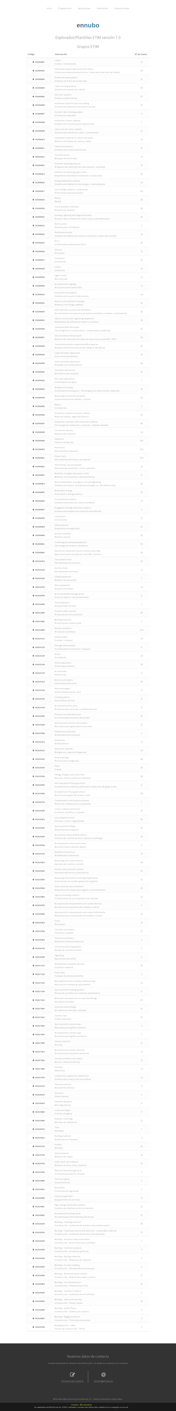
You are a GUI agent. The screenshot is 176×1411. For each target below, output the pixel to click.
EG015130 (40, 655)
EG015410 (40, 742)
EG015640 (40, 845)
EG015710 (40, 853)
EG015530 (40, 767)
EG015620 (40, 828)
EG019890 (40, 1180)
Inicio (49, 8)
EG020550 (40, 1301)
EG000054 (40, 483)
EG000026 (40, 251)
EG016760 (40, 957)
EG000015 (40, 182)
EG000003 (40, 79)
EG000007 (40, 113)
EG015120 (40, 647)
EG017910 (40, 1051)
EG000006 (40, 105)
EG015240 (40, 707)
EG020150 (40, 1232)
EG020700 (40, 1327)
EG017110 (40, 965)
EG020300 (40, 1258)
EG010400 (40, 604)
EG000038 (40, 346)
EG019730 (40, 1163)
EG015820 (40, 871)
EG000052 (40, 466)
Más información (86, 1405)
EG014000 (40, 630)
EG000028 (40, 268)
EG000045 (40, 406)
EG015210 (40, 681)
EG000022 (40, 225)
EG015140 (40, 664)
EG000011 (40, 148)
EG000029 (40, 277)
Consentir (74, 1405)
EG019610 (40, 1137)
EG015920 (40, 931)
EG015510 (40, 750)
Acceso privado (122, 8)
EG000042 (40, 380)
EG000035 (40, 320)
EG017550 (40, 1008)
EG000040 (40, 363)
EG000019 (40, 199)
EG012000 (40, 612)
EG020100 (40, 1223)
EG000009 (40, 131)
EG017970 (40, 1077)
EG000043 (40, 389)
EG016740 (40, 948)
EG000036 (40, 328)
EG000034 (40, 311)
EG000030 (40, 285)
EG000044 (40, 397)
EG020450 (40, 1284)
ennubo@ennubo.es (103, 1381)
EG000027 (40, 260)
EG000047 (40, 423)
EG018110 (40, 1086)
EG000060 (40, 535)
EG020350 (40, 1266)
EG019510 (40, 1129)
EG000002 (40, 70)
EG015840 (40, 888)
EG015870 (40, 905)
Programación (65, 8)
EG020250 (40, 1249)
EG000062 (40, 552)
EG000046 (40, 414)
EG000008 (40, 122)
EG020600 (40, 1309)
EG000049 (40, 440)
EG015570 (40, 802)
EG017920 (40, 1060)
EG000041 (40, 372)
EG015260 (40, 716)
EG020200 (40, 1241)
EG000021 (40, 217)
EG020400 (40, 1275)
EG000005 (40, 96)
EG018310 (40, 1094)
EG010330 (40, 587)
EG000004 (40, 87)
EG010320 (40, 578)
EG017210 (40, 1000)
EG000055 (40, 492)
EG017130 (40, 983)
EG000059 (40, 526)
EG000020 (40, 208)
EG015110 (40, 638)
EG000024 (40, 242)
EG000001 (40, 62)
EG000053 (40, 475)
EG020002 (40, 1215)
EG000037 (40, 337)
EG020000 (40, 1198)
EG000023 (40, 234)
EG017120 (40, 974)
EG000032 (40, 294)
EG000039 (40, 354)
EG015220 (40, 690)
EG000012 (40, 156)
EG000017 (40, 191)
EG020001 (40, 1206)
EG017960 (40, 1068)
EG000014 (40, 174)
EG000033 (40, 303)
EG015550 (40, 785)
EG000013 (40, 165)
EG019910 (40, 1189)
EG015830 (40, 879)
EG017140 (40, 991)
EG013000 (40, 621)
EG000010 (40, 139)
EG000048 (40, 432)
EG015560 (40, 793)
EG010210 (40, 561)
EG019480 (40, 1112)
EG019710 (40, 1146)
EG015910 (40, 922)
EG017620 (40, 1025)
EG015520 (40, 759)
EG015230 (40, 698)
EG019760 (40, 1172)
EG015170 (40, 673)
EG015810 (40, 862)
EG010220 (40, 569)
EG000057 (40, 509)
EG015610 (40, 819)
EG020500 (40, 1292)
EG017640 (40, 1043)
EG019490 (40, 1120)
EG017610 (40, 1017)
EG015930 (40, 939)
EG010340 (40, 595)
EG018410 (40, 1103)
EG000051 (40, 457)
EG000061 (40, 544)
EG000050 (40, 449)
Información (102, 8)
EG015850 (40, 896)
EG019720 (40, 1155)
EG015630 (40, 836)
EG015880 (40, 914)
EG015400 (40, 733)
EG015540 (40, 776)
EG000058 (40, 518)
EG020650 (40, 1318)
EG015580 (40, 810)
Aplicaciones (84, 8)
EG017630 (40, 1034)
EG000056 (40, 501)
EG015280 (40, 724)
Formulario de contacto (72, 1381)
